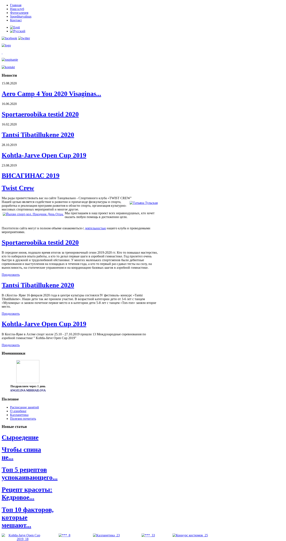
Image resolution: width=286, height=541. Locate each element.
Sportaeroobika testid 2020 (40, 114)
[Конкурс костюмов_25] (190, 535)
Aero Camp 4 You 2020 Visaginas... (51, 93)
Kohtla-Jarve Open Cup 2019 (44, 155)
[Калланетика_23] (106, 535)
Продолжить (11, 274)
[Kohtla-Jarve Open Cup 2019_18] (23, 539)
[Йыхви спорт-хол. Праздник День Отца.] (33, 214)
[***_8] (64, 535)
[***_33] (148, 535)
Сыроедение (20, 437)
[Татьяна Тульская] (144, 203)
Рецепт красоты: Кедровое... (27, 493)
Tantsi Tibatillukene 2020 (38, 134)
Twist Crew (18, 188)
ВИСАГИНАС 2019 (30, 175)
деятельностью (95, 228)
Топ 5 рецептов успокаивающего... (30, 473)
